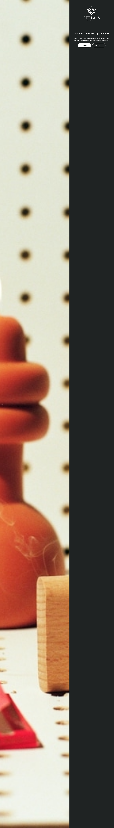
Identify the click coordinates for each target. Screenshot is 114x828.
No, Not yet (99, 45)
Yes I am (84, 45)
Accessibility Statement (101, 40)
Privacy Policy (84, 40)
